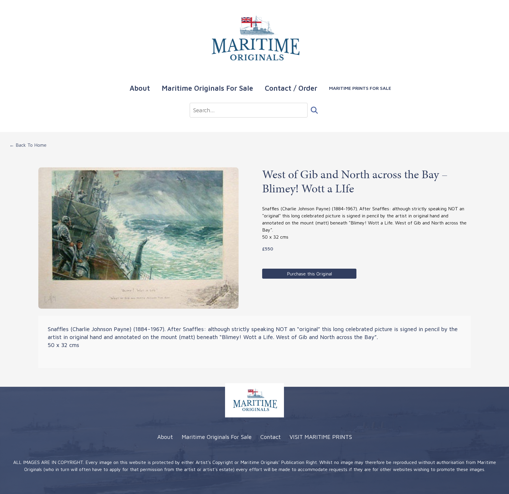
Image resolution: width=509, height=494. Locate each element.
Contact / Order (291, 88)
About (140, 88)
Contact (270, 436)
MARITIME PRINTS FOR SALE (360, 88)
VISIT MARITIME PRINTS (321, 436)
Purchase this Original (309, 273)
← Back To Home (28, 145)
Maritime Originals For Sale (207, 88)
